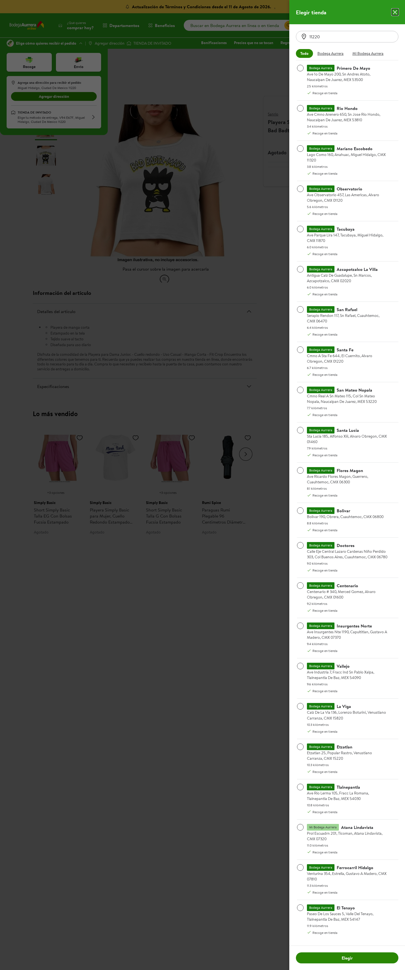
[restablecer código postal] (304, 36)
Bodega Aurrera (330, 53)
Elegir (347, 958)
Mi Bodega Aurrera (368, 53)
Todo (304, 53)
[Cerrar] (395, 12)
